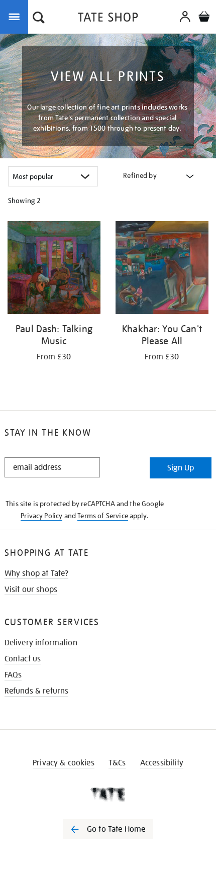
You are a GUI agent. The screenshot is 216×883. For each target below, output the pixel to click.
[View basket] (203, 18)
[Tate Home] (108, 794)
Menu (16, 16)
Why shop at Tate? (37, 573)
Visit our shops (31, 589)
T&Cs (117, 763)
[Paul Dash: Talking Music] (54, 269)
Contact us (23, 659)
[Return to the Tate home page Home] (108, 19)
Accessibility (161, 763)
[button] (38, 19)
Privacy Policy (41, 515)
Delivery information (41, 643)
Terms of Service (102, 515)
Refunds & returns (37, 691)
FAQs (13, 675)
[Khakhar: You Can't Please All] (162, 269)
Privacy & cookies (63, 763)
